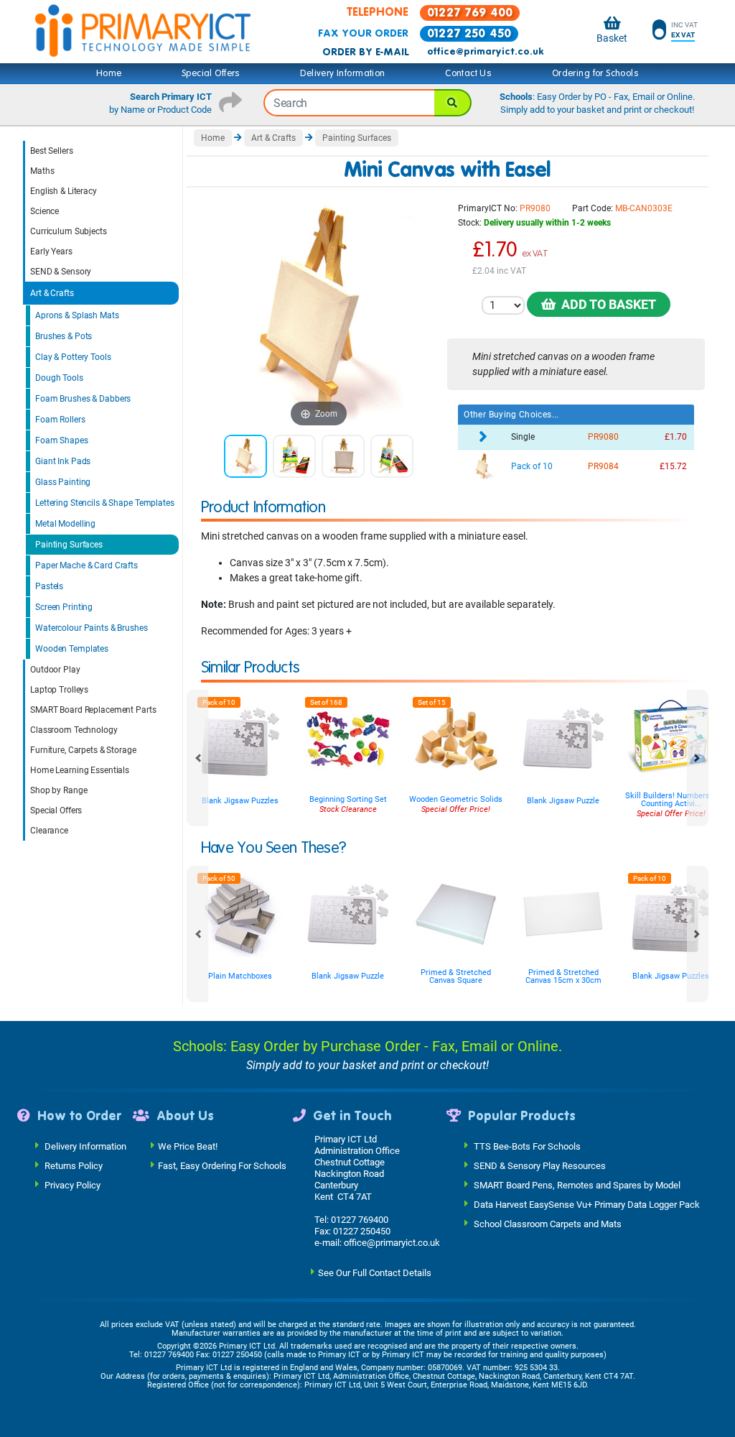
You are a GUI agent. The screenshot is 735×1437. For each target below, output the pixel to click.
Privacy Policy (72, 1185)
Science (44, 211)
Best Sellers (51, 151)
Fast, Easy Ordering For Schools (222, 1165)
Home (109, 73)
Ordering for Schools (595, 73)
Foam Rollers (60, 420)
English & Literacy (63, 191)
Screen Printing (64, 607)
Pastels (49, 586)
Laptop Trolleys (59, 690)
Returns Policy (74, 1165)
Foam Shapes (61, 440)
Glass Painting (62, 482)
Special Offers (211, 73)
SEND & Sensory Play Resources (540, 1165)
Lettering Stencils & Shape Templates (104, 503)
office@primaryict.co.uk (485, 52)
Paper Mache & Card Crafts (86, 565)
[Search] (453, 102)
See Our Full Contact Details (374, 1272)
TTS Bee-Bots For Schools (527, 1146)
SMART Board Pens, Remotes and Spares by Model (577, 1185)
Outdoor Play (55, 670)
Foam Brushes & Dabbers (83, 399)
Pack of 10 (532, 466)
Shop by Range (58, 790)
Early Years (51, 251)
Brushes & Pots (63, 336)
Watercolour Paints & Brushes (91, 628)
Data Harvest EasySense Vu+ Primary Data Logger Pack (587, 1204)
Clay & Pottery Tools (73, 357)
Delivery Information (342, 73)
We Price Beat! (187, 1146)
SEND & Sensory (60, 272)
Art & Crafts (52, 293)
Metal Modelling (65, 524)
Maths (42, 171)
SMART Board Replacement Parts (93, 710)
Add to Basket (606, 304)
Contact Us (468, 73)
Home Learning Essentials (79, 770)
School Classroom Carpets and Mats (548, 1224)
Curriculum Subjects (68, 231)
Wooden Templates (71, 649)
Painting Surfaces (69, 545)
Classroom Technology (74, 730)
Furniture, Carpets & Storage (83, 750)
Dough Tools (59, 378)
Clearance (49, 831)
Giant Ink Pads (62, 461)
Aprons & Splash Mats (77, 315)
